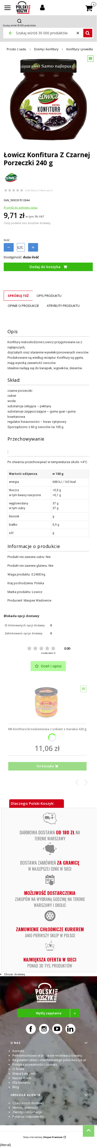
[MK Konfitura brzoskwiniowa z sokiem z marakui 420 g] (47, 702)
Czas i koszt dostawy (28, 1103)
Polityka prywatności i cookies (34, 1064)
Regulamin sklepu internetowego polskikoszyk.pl (49, 1060)
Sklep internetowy (43, 1137)
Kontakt (18, 1051)
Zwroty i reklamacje (27, 1112)
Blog (15, 1087)
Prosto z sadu (16, 49)
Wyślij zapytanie (56, 1013)
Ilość (6, 240)
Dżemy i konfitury (46, 49)
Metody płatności (25, 1107)
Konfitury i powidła (79, 49)
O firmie (18, 1069)
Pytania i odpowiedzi (28, 1116)
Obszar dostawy (14, 974)
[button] (7, 8)
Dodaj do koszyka (45, 266)
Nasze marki (21, 1078)
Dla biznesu (21, 1082)
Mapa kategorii (23, 1073)
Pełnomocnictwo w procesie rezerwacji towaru (47, 1055)
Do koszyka (45, 766)
